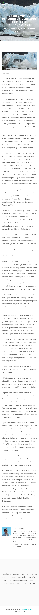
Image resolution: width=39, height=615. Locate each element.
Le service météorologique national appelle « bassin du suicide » (19, 193)
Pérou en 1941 (21, 156)
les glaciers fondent (16, 78)
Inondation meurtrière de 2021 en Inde (17, 220)
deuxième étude (17, 118)
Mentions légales (27, 609)
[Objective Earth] (3, 3)
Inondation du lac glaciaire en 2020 (16, 162)
